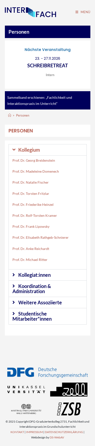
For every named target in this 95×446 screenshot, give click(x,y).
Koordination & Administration (31, 288)
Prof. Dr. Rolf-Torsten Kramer (34, 215)
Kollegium (29, 150)
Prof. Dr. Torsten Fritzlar (30, 193)
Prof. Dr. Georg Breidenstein (33, 160)
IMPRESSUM (34, 432)
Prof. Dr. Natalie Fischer (30, 182)
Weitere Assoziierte (40, 302)
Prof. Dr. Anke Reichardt (30, 249)
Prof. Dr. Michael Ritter (30, 260)
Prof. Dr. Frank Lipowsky (30, 226)
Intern (50, 75)
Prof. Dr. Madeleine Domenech (35, 171)
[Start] (9, 115)
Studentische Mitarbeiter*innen (32, 316)
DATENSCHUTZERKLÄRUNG (64, 432)
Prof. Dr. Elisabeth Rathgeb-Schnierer (40, 237)
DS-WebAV (57, 437)
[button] (47, 149)
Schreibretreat (47, 65)
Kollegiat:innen (34, 275)
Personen (19, 32)
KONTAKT (17, 432)
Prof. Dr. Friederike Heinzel (33, 204)
